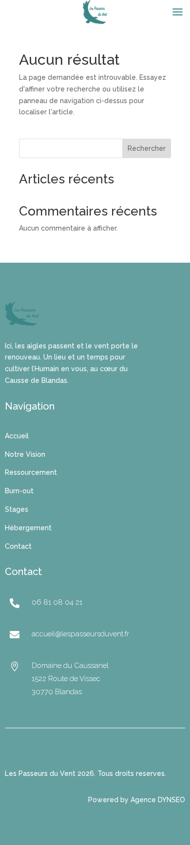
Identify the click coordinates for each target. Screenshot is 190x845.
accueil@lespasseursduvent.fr (80, 633)
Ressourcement (31, 472)
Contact (18, 546)
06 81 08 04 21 (57, 602)
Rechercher (147, 148)
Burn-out (19, 491)
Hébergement (28, 528)
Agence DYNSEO (158, 800)
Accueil (17, 436)
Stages (16, 509)
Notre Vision (25, 454)
